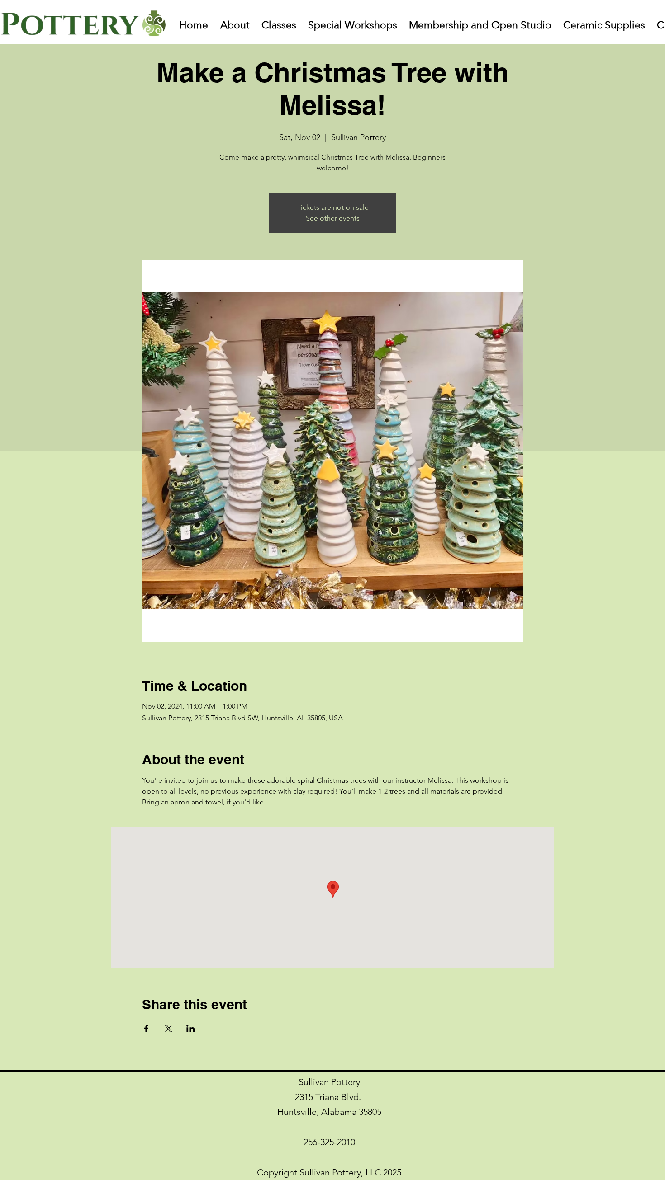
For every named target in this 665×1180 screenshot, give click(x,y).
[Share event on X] (168, 1028)
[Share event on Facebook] (146, 1028)
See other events (333, 218)
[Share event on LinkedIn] (190, 1028)
